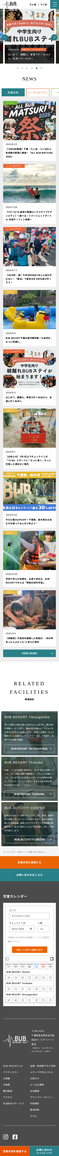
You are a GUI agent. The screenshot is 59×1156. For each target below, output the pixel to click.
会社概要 (34, 1090)
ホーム (6, 852)
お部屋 (6, 1078)
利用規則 (34, 1103)
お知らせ (34, 1078)
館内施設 (7, 1090)
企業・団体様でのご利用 (43, 1065)
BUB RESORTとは (12, 1065)
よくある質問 (37, 1084)
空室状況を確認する (29, 862)
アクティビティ (11, 1072)
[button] (18, 68)
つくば (43, 4)
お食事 (6, 1084)
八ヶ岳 (32, 4)
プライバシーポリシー (41, 1097)
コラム (33, 1116)
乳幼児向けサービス (13, 1103)
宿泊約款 (34, 1109)
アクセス (7, 1097)
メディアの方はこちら (41, 1072)
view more (29, 653)
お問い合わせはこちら (29, 875)
